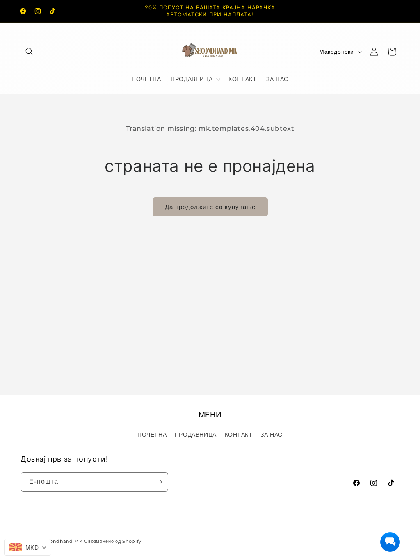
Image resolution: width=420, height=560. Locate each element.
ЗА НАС (271, 434)
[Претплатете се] (159, 482)
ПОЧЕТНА (152, 434)
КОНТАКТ (239, 434)
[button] (30, 52)
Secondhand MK (62, 541)
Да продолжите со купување (210, 207)
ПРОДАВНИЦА (196, 434)
